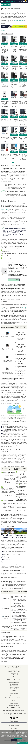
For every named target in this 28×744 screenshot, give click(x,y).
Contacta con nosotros (14, 705)
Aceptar (14, 740)
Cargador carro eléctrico (14, 682)
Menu (2, 1)
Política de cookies (14, 703)
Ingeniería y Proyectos (14, 695)
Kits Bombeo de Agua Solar (14, 671)
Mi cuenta (24, 1)
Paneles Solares (14, 673)
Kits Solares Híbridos (12, 9)
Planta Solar (3, 30)
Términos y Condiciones (14, 725)
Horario (22, 1)
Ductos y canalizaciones (14, 692)
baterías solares (4, 209)
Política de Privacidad (14, 727)
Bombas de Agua (14, 684)
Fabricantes (14, 728)
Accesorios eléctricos (14, 693)
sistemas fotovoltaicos (19, 20)
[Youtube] (16, 718)
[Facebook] (11, 718)
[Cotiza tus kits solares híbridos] (14, 27)
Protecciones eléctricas (14, 687)
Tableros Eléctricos (14, 688)
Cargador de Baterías (14, 681)
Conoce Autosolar (14, 723)
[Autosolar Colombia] (10, 1)
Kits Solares (14, 670)
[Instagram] (14, 718)
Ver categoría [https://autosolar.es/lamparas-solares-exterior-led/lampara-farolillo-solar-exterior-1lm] (14, 279)
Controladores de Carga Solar (14, 679)
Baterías (14, 676)
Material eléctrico (14, 685)
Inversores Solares (14, 678)
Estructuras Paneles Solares (14, 674)
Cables (14, 690)
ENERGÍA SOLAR (7, 4)
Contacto (19, 1)
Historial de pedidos (14, 702)
